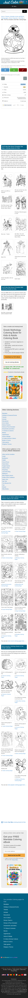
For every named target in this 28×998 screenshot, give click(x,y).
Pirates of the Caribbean (8, 477)
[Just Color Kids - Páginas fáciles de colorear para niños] (11, 974)
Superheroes (5, 434)
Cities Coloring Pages (21, 531)
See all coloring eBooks (12, 362)
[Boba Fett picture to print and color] (7, 255)
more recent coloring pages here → (17, 641)
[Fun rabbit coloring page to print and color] (21, 773)
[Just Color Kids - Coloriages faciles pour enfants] (8, 974)
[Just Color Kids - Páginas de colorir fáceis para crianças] (14, 974)
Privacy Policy (15, 859)
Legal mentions (16, 969)
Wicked (4, 487)
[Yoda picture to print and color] (21, 254)
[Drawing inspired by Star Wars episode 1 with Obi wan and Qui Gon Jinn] (21, 187)
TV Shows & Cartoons (8, 430)
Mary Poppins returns (7, 475)
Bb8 (24, 87)
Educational (5, 421)
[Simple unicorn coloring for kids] (21, 670)
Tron (3, 485)
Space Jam (5, 479)
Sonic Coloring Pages (21, 753)
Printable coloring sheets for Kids (14, 822)
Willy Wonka (5, 489)
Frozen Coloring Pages (7, 755)
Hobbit (4, 460)
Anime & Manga (6, 436)
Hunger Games (6, 465)
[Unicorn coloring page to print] (7, 670)
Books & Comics (6, 440)
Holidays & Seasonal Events (9, 415)
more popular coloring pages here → (17, 784)
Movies (4, 432)
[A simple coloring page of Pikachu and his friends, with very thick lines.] (7, 688)
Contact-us (10, 969)
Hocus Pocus (5, 462)
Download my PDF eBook (12, 357)
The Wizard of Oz (6, 483)
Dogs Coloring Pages (20, 610)
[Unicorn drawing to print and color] (21, 721)
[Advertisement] (14, 125)
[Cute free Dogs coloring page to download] (21, 605)
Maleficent (4, 473)
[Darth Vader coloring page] (21, 276)
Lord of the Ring (6, 471)
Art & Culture (5, 423)
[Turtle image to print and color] (7, 720)
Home (2, 16)
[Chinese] (22, 974)
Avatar (4, 456)
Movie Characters (13, 18)
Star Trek (4, 481)
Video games (5, 442)
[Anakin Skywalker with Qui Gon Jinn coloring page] (7, 275)
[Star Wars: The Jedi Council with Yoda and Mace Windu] (21, 231)
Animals (4, 419)
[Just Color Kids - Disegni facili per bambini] (16, 974)
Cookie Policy (23, 969)
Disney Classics (6, 425)
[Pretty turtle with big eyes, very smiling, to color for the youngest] (7, 766)
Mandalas (4, 413)
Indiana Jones (5, 467)
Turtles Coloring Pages (7, 726)
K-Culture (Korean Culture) (9, 438)
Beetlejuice (5, 458)
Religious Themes (7, 444)
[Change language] (26, 2)
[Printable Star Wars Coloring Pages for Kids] (2, 822)
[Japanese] (25, 974)
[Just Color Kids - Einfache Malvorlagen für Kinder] (19, 974)
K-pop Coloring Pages (7, 609)
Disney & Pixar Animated (8, 426)
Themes (4, 417)
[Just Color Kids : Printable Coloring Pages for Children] (13, 2)
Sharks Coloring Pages (7, 557)
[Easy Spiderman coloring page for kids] (21, 695)
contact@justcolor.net (22, 991)
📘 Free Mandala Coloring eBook (9, 957)
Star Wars (21, 18)
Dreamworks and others (8, 428)
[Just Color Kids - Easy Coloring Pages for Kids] (4, 974)
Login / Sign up (23, 2)
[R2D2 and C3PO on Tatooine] (7, 188)
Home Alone (5, 464)
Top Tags (5, 969)
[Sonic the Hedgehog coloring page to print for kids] (21, 747)
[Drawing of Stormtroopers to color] (21, 209)
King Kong (5, 469)
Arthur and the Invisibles (8, 454)
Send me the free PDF (14, 855)
